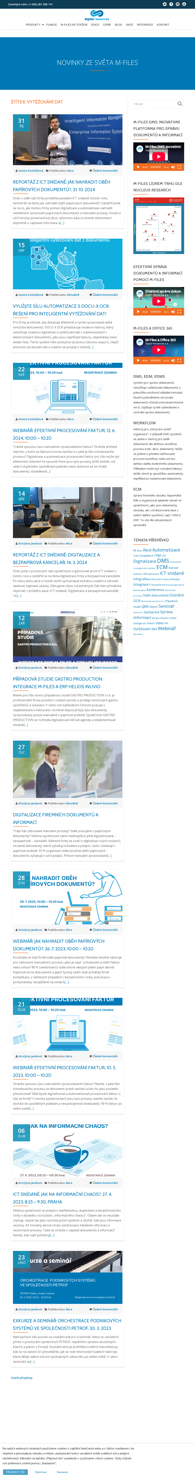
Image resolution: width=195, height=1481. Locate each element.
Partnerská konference (152, 601)
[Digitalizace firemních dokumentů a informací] (67, 769)
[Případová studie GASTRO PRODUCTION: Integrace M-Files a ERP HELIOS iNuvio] (67, 636)
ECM (162, 566)
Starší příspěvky (22, 1378)
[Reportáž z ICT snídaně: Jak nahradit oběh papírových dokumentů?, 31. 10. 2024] (67, 139)
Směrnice (138, 612)
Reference (145, 24)
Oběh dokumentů (156, 595)
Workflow (138, 634)
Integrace (140, 584)
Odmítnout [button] (41, 1472)
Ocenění (176, 595)
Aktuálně (73, 295)
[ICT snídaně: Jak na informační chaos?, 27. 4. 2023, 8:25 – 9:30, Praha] (67, 1150)
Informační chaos (159, 579)
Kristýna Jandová (31, 543)
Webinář (167, 628)
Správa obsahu (160, 618)
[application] (158, 156)
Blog (118, 24)
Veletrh (151, 623)
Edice (95, 24)
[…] (62, 223)
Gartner (137, 574)
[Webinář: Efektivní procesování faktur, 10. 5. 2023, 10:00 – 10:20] (67, 1024)
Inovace (175, 579)
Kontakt (163, 24)
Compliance (146, 555)
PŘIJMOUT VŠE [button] (15, 1472)
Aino (139, 550)
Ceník (107, 24)
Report (153, 606)
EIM (171, 568)
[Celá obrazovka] (179, 167)
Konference (155, 590)
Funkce (51, 24)
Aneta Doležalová (31, 170)
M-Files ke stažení (74, 24)
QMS (145, 606)
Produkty (33, 24)
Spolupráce (151, 612)
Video (160, 623)
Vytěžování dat (145, 628)
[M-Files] (97, 15)
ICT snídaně (172, 573)
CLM (135, 555)
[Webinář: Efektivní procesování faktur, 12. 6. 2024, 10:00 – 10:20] (67, 388)
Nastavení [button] (62, 1472)
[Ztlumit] (173, 167)
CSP (164, 555)
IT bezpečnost (157, 584)
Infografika (141, 579)
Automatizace (166, 550)
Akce (129, 24)
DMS (163, 560)
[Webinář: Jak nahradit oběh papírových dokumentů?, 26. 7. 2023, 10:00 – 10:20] (67, 897)
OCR (136, 600)
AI (134, 550)
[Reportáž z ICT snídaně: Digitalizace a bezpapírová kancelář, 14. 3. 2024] (67, 512)
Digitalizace (144, 561)
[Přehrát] (138, 167)
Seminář (166, 606)
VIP (166, 623)
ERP (176, 568)
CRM (157, 555)
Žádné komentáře (105, 170)
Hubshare (153, 574)
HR (145, 574)
